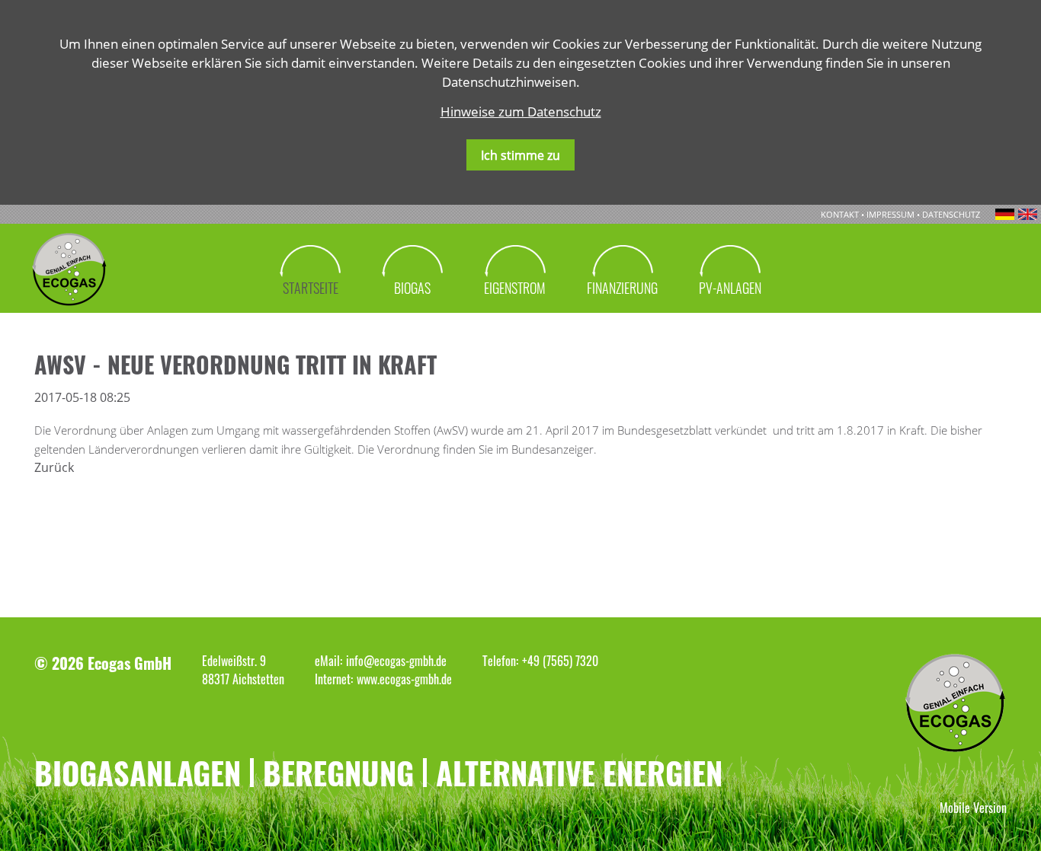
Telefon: (500, 661)
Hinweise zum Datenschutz (520, 111)
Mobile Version (973, 807)
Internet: (334, 679)
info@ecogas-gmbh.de (396, 661)
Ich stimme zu (520, 155)
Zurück (54, 467)
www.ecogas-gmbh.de (404, 679)
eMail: (328, 661)
